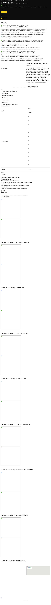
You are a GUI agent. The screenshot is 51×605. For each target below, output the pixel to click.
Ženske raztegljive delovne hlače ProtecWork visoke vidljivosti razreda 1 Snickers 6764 (20, 49)
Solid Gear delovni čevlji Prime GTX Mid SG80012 (16, 424)
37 (28, 120)
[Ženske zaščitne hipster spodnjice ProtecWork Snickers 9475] (15, 43)
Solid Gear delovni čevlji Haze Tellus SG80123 (15, 333)
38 (28, 124)
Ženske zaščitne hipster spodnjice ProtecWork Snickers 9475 (14, 45)
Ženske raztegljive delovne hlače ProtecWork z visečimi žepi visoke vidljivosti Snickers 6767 (21, 60)
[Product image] (11, 228)
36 (28, 116)
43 (28, 144)
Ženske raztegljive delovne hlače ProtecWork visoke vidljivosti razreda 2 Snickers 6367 (20, 56)
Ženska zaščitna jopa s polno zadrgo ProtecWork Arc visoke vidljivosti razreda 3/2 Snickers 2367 (22, 34)
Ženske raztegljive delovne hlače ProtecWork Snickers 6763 (14, 26)
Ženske (29, 112)
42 (28, 140)
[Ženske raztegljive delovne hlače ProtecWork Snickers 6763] (14, 25)
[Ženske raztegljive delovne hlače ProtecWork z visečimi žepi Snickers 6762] (18, 51)
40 (28, 132)
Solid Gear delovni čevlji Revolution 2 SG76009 (15, 242)
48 (28, 164)
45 (28, 152)
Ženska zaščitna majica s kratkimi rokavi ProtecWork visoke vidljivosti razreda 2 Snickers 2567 (22, 41)
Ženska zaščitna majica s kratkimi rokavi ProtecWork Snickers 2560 (16, 38)
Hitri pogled (2, 239)
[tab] (14, 88)
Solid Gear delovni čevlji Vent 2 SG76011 (13, 561)
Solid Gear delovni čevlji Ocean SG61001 (13, 379)
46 (28, 156)
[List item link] (13, 584)
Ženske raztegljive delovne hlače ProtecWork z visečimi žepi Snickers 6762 (17, 52)
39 (28, 128)
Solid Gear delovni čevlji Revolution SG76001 (14, 515)
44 (28, 148)
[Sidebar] (1, 603)
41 (28, 136)
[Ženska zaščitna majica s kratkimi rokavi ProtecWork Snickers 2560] (16, 36)
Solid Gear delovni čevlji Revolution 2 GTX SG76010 (17, 470)
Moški (29, 108)
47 (28, 160)
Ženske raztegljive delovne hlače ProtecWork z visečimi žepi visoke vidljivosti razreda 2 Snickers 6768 (23, 30)
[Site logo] (4, 5)
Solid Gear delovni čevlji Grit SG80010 (12, 287)
